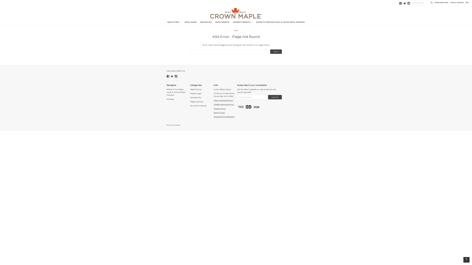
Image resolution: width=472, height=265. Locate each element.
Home (236, 30)
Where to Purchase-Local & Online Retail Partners (280, 22)
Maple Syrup (195, 89)
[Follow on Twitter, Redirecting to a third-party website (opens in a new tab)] (404, 3)
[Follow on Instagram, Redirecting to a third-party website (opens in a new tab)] (408, 3)
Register (460, 2)
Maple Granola (222, 22)
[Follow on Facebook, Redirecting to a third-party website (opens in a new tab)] (400, 3)
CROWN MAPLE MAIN (441, 2)
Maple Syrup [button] (173, 22)
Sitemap (170, 99)
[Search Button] (431, 3)
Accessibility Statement (224, 117)
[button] (467, 2)
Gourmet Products (198, 106)
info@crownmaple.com (224, 104)
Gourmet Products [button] (242, 22)
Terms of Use (219, 113)
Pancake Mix (206, 22)
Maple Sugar (191, 22)
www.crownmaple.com (223, 100)
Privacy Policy (220, 109)
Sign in (452, 2)
